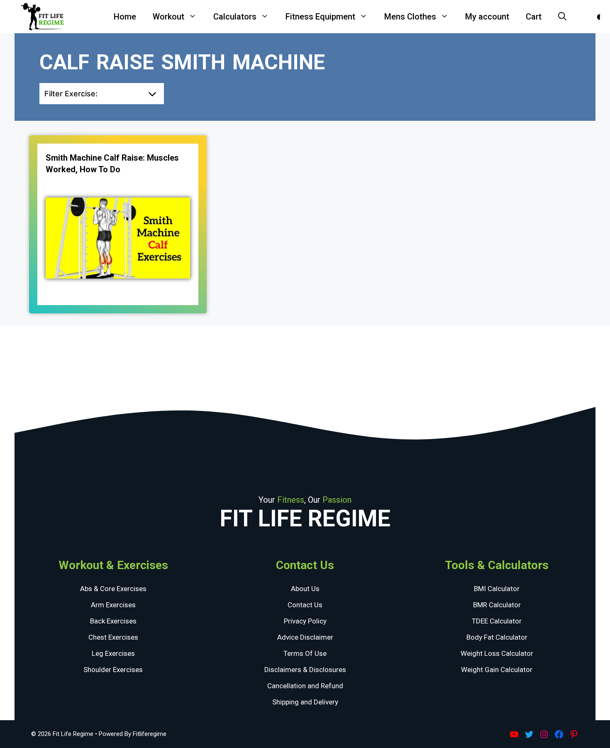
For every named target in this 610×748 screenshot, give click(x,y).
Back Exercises (113, 621)
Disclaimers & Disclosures (305, 669)
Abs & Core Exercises (113, 588)
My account (487, 17)
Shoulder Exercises (113, 669)
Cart (534, 17)
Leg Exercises (113, 653)
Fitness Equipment (320, 17)
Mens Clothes (410, 17)
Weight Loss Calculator (497, 653)
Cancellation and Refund (305, 686)
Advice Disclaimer (305, 637)
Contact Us (305, 605)
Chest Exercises (113, 637)
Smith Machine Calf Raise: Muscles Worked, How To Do (112, 163)
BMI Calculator (497, 588)
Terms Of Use (305, 653)
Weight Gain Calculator (496, 669)
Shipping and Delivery (305, 702)
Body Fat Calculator (496, 637)
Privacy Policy (305, 621)
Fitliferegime (149, 734)
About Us (305, 588)
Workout (168, 17)
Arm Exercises (113, 605)
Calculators (234, 17)
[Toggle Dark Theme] (600, 17)
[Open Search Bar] (562, 16)
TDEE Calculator (497, 621)
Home (125, 17)
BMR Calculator (497, 605)
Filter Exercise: (71, 93)
